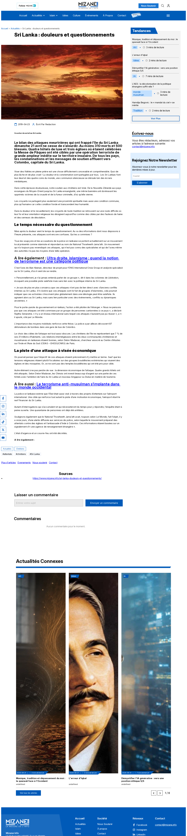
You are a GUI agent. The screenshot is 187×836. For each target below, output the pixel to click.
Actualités (38, 15)
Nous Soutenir (148, 6)
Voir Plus (156, 118)
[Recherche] (162, 5)
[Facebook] (3, 398)
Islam (54, 15)
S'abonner (142, 182)
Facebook (141, 824)
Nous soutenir (39, 462)
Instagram (141, 829)
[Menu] (168, 16)
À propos (102, 828)
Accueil (23, 15)
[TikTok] (3, 422)
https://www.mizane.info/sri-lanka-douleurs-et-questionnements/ (67, 478)
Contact (122, 15)
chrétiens (20, 449)
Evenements (24, 462)
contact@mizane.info (143, 146)
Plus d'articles (8, 462)
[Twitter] (3, 430)
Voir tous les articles (28, 793)
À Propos (108, 15)
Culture (76, 15)
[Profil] (168, 5)
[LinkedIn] (3, 414)
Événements (91, 15)
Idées (65, 15)
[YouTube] (3, 438)
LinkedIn (140, 834)
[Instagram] (3, 406)
